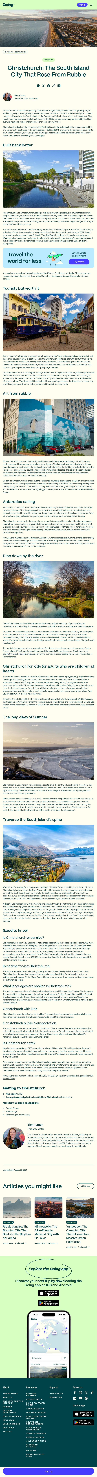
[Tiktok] (92, 1393)
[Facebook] (75, 1393)
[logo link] (8, 5)
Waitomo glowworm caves (18, 1114)
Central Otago (12, 1108)
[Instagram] (80, 1393)
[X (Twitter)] (86, 1393)
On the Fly (9, 51)
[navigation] (91, 5)
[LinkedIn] (75, 1399)
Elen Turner (20, 95)
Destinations (20, 51)
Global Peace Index (72, 1048)
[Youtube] (80, 1399)
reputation (61, 1062)
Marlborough (11, 1111)
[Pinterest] (86, 1399)
